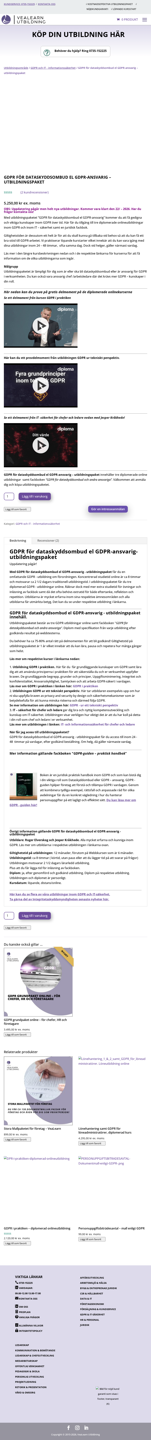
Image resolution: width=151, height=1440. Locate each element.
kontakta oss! (23, 212)
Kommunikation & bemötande (35, 1350)
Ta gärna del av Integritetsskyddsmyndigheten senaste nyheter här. (59, 899)
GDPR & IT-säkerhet (92, 1314)
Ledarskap (22, 1345)
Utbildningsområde (16, 68)
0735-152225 (26, 1282)
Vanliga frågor (29, 1317)
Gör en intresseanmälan (108, 509)
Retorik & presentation (31, 1387)
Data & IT (86, 1298)
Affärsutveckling (92, 1277)
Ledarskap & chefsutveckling (34, 1355)
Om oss (23, 1306)
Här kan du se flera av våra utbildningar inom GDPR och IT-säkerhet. (60, 894)
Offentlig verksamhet (29, 1366)
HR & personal (89, 1319)
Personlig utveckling (29, 1376)
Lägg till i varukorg (35, 496)
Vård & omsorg (25, 1392)
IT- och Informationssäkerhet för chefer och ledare (98, 724)
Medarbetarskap (26, 1361)
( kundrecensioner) (34, 192)
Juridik (84, 1325)
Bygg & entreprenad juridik (98, 1288)
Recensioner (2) (48, 541)
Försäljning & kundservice (98, 1309)
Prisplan (25, 1312)
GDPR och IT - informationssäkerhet (53, 68)
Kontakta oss (46, 4)
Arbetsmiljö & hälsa (93, 1282)
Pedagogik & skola (27, 1371)
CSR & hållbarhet (91, 1293)
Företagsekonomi (92, 1304)
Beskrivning (18, 541)
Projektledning (25, 1381)
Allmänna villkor (31, 1325)
